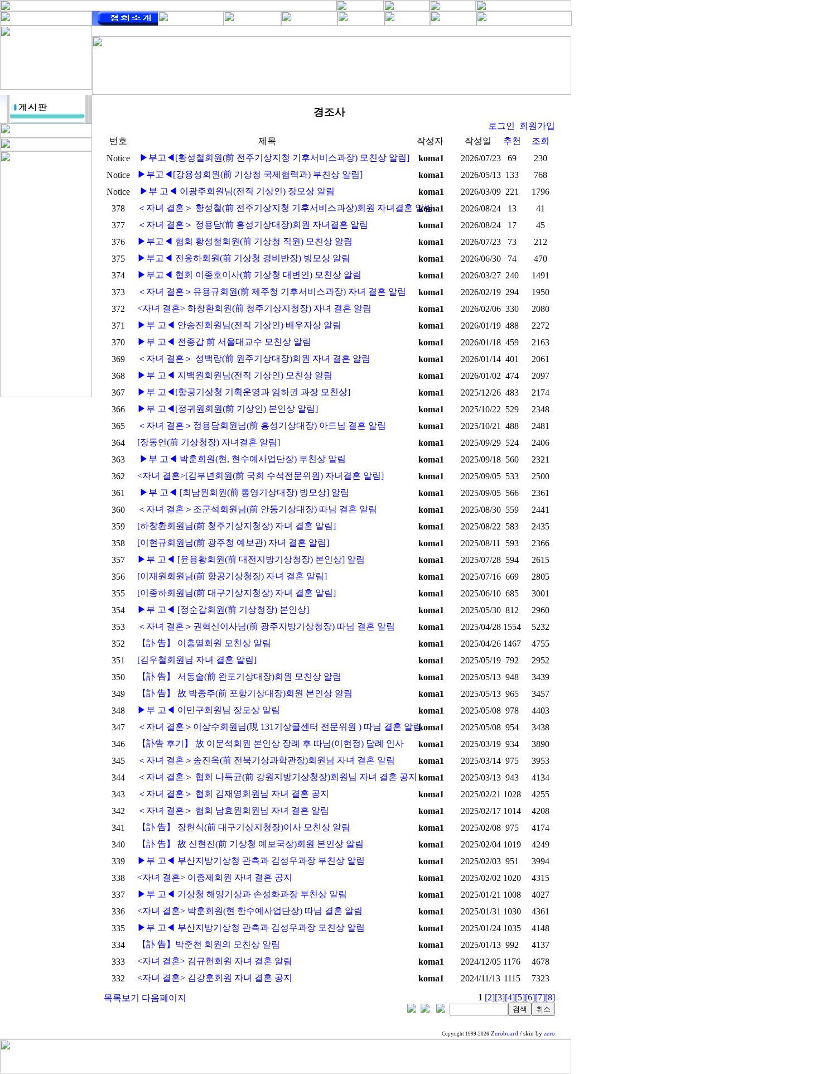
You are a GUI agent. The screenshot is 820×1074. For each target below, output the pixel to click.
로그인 (501, 126)
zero (549, 1033)
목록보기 (121, 998)
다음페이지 (164, 998)
